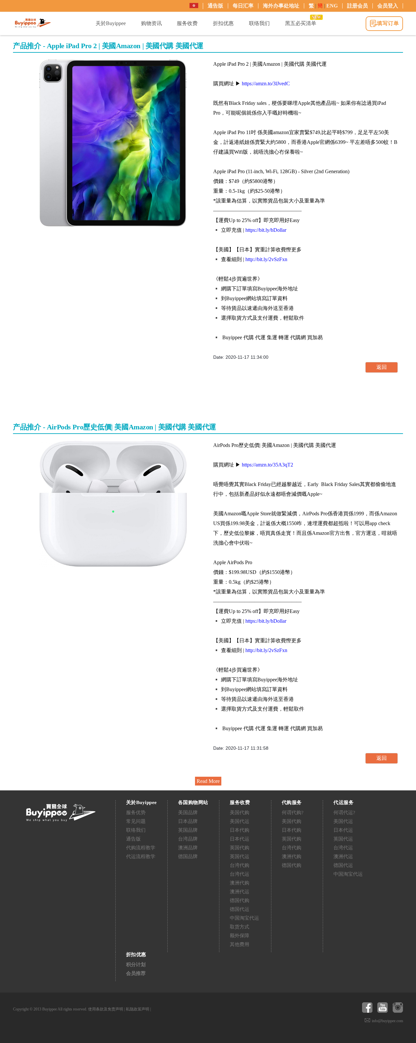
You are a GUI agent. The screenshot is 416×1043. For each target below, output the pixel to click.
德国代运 (239, 909)
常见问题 (136, 821)
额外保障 (239, 935)
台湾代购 (239, 865)
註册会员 (357, 5)
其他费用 (239, 944)
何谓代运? (344, 812)
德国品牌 (188, 856)
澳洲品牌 (188, 847)
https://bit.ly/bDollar (265, 230)
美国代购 (239, 812)
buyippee (33, 23)
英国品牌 (188, 830)
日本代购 (239, 830)
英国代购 (239, 847)
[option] (113, 143)
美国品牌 (188, 812)
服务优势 (136, 812)
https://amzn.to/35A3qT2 (267, 464)
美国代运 (239, 821)
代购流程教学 (140, 847)
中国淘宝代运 (244, 918)
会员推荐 (136, 973)
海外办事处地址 (281, 5)
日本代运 (239, 838)
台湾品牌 (188, 838)
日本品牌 (188, 821)
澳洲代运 (239, 891)
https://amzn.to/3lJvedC (266, 83)
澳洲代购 (239, 882)
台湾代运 (239, 874)
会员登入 (387, 5)
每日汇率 (243, 5)
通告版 (215, 5)
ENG (332, 5)
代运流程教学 (140, 856)
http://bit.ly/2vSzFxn (266, 259)
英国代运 (239, 856)
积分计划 (136, 964)
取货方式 (239, 926)
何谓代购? (293, 812)
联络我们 (136, 830)
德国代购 (239, 900)
